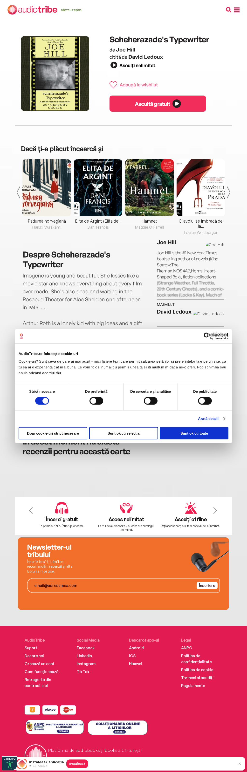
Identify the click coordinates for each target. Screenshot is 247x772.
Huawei (135, 663)
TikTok (83, 671)
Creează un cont (40, 663)
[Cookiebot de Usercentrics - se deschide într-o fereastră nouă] (207, 336)
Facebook (86, 647)
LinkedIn (84, 655)
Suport (31, 647)
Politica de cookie (197, 669)
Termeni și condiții (197, 677)
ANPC (186, 647)
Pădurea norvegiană (47, 221)
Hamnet (149, 221)
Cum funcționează (41, 671)
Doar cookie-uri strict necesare (53, 433)
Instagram (86, 663)
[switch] (96, 401)
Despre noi (34, 655)
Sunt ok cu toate (194, 433)
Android (136, 647)
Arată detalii (208, 419)
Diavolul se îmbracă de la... (201, 223)
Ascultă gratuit (152, 103)
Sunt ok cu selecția (123, 433)
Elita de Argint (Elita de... (98, 221)
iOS (132, 655)
